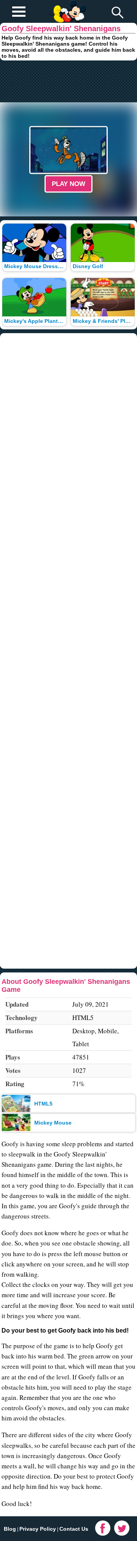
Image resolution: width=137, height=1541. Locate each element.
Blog (10, 1529)
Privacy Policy (37, 1529)
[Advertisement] (68, 81)
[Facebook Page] (102, 1528)
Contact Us (73, 1529)
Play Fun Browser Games (67, 5)
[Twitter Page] (121, 1528)
